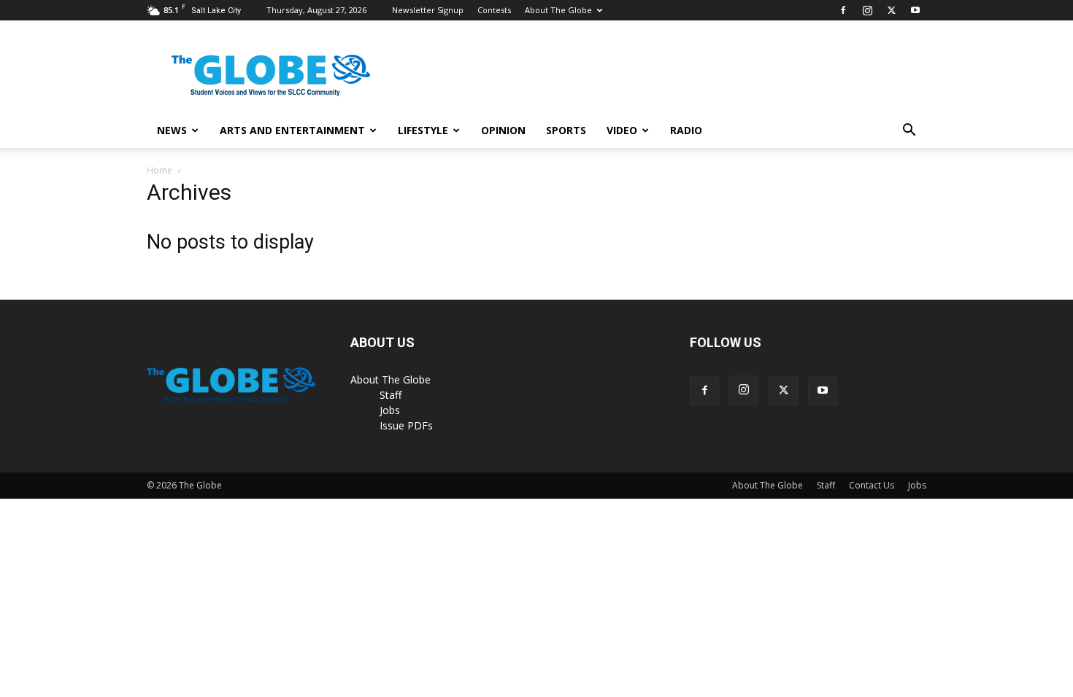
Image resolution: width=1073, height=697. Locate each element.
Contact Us (871, 485)
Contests (494, 9)
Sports (566, 130)
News (172, 130)
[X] (891, 10)
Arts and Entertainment (292, 130)
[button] (908, 132)
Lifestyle (423, 130)
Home (159, 170)
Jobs (390, 410)
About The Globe (558, 9)
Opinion (503, 130)
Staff (390, 395)
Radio (686, 130)
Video (622, 130)
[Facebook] (843, 10)
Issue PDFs (406, 425)
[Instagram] (867, 10)
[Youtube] (915, 10)
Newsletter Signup (428, 9)
